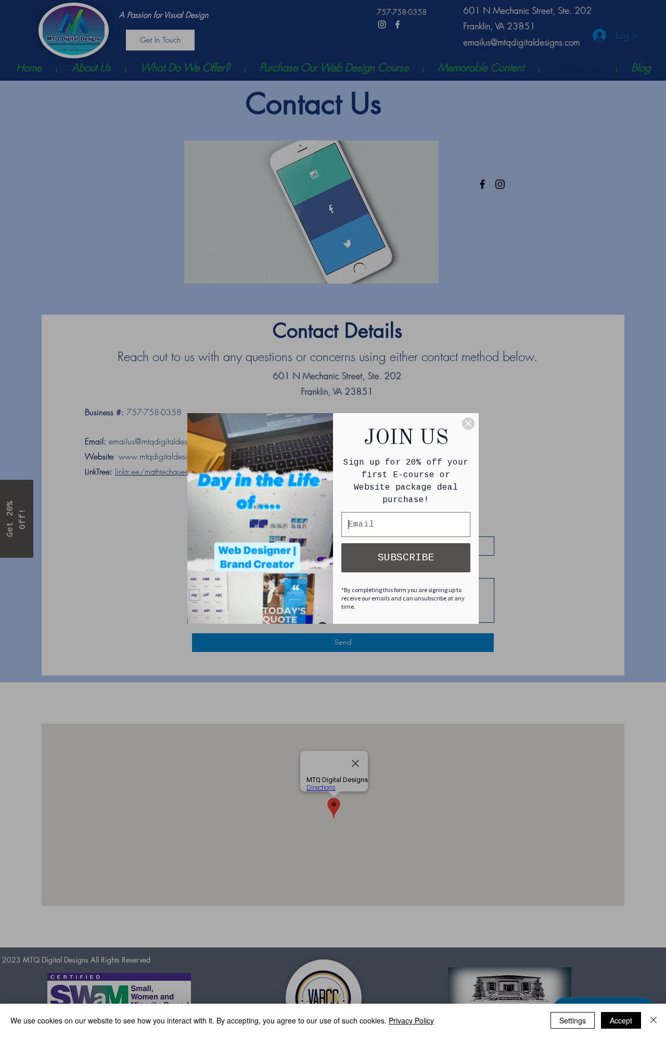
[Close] (468, 423)
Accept (621, 1020)
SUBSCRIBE (406, 558)
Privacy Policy (411, 1020)
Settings (572, 1020)
